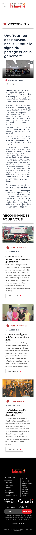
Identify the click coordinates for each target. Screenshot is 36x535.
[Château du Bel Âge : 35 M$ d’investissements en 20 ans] (18, 312)
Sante (24, 495)
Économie (25, 493)
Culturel (25, 487)
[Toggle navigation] (5, 6)
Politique (25, 489)
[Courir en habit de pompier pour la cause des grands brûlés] (18, 234)
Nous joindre (9, 477)
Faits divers (26, 479)
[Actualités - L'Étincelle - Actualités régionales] (18, 5)
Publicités (8, 485)
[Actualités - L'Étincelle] (18, 469)
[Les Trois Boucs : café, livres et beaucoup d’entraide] (18, 388)
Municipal (25, 481)
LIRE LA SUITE (13, 296)
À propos (8, 480)
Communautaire (28, 483)
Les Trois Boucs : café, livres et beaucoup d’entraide (16, 412)
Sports (24, 485)
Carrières (8, 482)
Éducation (25, 491)
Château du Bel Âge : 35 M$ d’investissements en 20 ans (17, 337)
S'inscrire (27, 511)
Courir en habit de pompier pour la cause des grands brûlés (18, 259)
